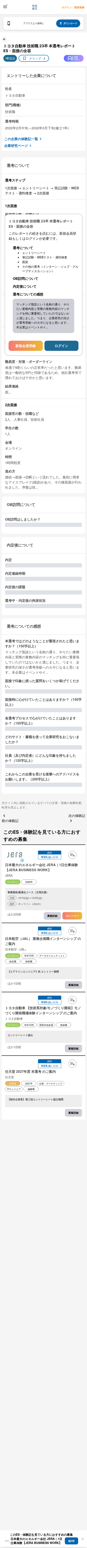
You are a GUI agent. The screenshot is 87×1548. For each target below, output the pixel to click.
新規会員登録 (25, 345)
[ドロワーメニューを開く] (5, 6)
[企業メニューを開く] (14, 855)
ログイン (61, 345)
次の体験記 (76, 815)
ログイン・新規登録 (73, 7)
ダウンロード (70, 23)
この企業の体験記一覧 (21, 138)
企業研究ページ (16, 145)
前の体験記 (10, 820)
